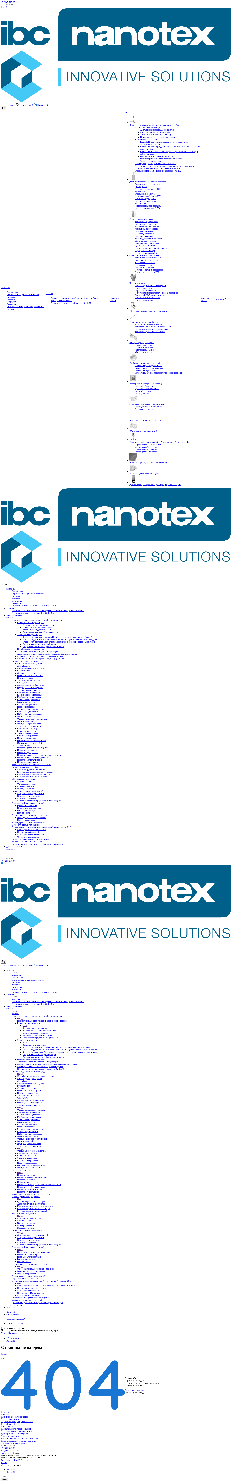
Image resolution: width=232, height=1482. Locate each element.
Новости (5, 1414)
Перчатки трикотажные (28, 762)
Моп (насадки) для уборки (24, 779)
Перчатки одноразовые (27, 752)
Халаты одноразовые (27, 702)
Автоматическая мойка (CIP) (30, 668)
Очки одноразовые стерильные (31, 817)
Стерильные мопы (25, 781)
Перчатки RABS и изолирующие (32, 757)
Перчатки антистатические (29, 760)
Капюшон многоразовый (28, 731)
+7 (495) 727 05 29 (9, 2)
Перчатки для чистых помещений (32, 748)
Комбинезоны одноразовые (29, 695)
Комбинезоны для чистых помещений (18, 1441)
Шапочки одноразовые (27, 711)
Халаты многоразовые (27, 733)
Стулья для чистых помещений (31, 829)
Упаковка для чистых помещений (27, 842)
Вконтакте (14, 1338)
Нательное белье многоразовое (31, 740)
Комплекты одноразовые (28, 692)
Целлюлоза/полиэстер (27, 805)
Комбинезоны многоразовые (30, 728)
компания (10, 589)
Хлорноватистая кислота (28, 680)
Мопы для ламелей (26, 789)
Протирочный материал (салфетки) (28, 803)
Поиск (4, 1480)
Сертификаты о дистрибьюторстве (28, 594)
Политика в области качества (14, 1417)
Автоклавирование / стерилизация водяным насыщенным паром (47, 654)
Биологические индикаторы (30, 622)
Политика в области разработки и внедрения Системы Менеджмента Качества (48, 610)
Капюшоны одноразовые (28, 699)
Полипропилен (24, 813)
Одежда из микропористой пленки (33, 719)
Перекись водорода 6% (27, 678)
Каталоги (16, 596)
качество (10, 608)
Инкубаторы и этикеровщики (30, 649)
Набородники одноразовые (29, 714)
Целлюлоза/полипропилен (29, 808)
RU (3, 7)
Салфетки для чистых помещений (28, 791)
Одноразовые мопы (26, 784)
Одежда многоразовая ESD (29, 743)
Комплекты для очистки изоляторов (33, 774)
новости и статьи (14, 615)
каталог (9, 618)
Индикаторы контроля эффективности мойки (43, 646)
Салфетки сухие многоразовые (31, 796)
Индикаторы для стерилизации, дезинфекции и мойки (37, 620)
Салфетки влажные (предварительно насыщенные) (40, 801)
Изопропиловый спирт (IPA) (30, 675)
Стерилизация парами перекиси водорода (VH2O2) (40, 659)
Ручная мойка (23, 671)
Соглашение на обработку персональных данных (34, 606)
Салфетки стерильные (27, 798)
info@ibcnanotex (11, 1333)
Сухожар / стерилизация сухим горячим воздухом (40, 656)
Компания (5, 1412)
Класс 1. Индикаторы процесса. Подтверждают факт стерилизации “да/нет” (57, 637)
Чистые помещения (10, 1419)
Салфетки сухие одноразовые (30, 793)
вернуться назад (136, 1392)
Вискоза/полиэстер (26, 810)
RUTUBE (10, 1341)
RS (6, 7)
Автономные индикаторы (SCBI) (38, 630)
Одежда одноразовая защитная (26, 690)
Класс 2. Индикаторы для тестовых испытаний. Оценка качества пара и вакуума (60, 639)
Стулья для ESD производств (30, 834)
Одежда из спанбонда (27, 721)
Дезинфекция (23, 666)
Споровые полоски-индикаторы (37, 627)
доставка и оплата (14, 846)
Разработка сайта (9, 1460)
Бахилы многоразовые (27, 736)
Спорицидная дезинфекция (29, 663)
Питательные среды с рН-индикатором (40, 632)
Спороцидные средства (12, 1436)
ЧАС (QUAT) (23, 683)
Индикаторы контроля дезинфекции (39, 644)
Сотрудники (17, 601)
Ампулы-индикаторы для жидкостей (39, 625)
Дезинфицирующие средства (14, 1434)
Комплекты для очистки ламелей (32, 777)
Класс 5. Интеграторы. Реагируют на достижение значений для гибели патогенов (60, 642)
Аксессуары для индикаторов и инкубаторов (37, 651)
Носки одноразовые (26, 707)
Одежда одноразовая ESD (29, 724)
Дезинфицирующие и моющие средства (31, 661)
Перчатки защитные (21, 745)
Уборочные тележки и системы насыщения (31, 764)
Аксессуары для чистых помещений (28, 822)
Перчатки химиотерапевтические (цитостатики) (39, 755)
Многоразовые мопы (26, 786)
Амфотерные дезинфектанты (30, 685)
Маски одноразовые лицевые (30, 709)
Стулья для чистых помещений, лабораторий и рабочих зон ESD (42, 827)
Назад (14, 973)
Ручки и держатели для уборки (26, 767)
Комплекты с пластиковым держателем (35, 772)
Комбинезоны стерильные (29, 697)
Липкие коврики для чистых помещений (30, 839)
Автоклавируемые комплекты (31, 769)
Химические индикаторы (29, 634)
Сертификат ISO (8, 1424)
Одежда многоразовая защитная (27, 726)
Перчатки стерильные (27, 750)
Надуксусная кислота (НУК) (30, 687)
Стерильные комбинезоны (13, 1443)
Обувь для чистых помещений (26, 825)
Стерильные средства (27, 673)
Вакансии (16, 603)
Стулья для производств (28, 837)
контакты (10, 849)
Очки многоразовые (26, 820)
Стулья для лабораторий (28, 832)
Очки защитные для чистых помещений (31, 815)
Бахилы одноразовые (27, 704)
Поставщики (17, 591)
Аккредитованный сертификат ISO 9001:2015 (33, 613)
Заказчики (16, 598)
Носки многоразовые (27, 738)
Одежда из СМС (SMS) (27, 716)
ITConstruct (23, 1460)
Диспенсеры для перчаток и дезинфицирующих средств (37, 844)
